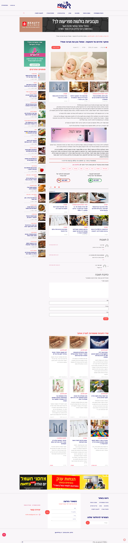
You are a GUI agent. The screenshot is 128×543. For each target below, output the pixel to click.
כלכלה (35, 82)
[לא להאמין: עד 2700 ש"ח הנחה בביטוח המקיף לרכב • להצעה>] (99, 220)
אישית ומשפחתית (98, 13)
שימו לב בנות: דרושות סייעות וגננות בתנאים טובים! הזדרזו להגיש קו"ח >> (100, 442)
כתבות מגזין (34, 223)
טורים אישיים (61, 13)
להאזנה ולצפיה (39, 13)
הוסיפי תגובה (56, 47)
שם (107, 300)
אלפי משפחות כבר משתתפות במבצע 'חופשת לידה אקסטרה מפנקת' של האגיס (59, 398)
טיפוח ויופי (34, 156)
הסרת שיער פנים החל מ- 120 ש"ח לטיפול (59, 230)
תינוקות (64, 168)
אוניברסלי (105, 168)
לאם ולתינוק (91, 36)
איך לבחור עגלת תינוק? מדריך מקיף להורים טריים (99, 396)
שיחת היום (34, 166)
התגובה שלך (104, 281)
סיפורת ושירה (50, 13)
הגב (103, 249)
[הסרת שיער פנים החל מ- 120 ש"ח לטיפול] (58, 220)
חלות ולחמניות (33, 185)
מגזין (70, 13)
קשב (81, 168)
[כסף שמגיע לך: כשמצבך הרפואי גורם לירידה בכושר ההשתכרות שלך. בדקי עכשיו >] (78, 87)
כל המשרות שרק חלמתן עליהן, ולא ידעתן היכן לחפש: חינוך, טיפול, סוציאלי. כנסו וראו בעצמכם (100, 448)
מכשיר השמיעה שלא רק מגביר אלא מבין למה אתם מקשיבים (58, 442)
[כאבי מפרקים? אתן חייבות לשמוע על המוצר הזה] (58, 198)
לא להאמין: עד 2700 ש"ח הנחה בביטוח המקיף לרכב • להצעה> (99, 230)
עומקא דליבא (33, 111)
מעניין (86, 168)
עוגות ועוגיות (34, 241)
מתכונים (77, 13)
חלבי (35, 129)
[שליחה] (86, 523)
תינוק (70, 168)
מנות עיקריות (34, 102)
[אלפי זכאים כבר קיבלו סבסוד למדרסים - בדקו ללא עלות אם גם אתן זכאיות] (99, 198)
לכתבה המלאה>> (61, 438)
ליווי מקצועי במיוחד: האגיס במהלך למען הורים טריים (59, 353)
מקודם (85, 93)
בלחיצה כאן (76, 164)
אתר (107, 312)
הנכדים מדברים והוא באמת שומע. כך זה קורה (60, 96)
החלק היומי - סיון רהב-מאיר (31, 175)
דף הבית (106, 36)
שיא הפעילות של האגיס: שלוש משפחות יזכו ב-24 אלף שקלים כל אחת (79, 397)
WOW (85, 227)
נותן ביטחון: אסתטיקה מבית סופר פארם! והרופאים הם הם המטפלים (100, 97)
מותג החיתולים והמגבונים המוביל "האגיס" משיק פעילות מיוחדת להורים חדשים (79, 354)
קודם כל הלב (99, 36)
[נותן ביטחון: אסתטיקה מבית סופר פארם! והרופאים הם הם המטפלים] (99, 87)
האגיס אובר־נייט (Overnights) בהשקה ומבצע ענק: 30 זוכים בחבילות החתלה (99, 355)
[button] (59, 187)
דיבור (92, 168)
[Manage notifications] (124, 540)
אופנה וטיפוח (86, 13)
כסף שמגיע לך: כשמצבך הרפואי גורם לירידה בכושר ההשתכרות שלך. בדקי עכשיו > (78, 97)
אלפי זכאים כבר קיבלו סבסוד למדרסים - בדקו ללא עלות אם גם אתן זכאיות (100, 208)
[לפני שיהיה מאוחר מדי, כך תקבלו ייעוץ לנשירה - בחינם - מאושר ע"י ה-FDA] (78, 198)
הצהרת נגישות (27, 505)
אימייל (106, 306)
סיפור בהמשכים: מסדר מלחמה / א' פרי (31, 92)
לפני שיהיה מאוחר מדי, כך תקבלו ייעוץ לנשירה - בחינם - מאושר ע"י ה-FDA (79, 208)
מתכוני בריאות (33, 147)
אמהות (98, 168)
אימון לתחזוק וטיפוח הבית (31, 120)
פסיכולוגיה (34, 73)
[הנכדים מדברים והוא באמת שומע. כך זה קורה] (58, 87)
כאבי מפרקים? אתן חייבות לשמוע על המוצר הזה (60, 207)
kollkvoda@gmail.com (31, 514)
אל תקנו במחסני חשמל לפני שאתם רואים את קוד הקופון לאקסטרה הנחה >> (80, 231)
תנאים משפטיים (36, 505)
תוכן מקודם (94, 465)
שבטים (75, 168)
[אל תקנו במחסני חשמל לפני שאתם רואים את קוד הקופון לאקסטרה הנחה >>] (78, 220)
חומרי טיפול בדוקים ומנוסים (100, 93)
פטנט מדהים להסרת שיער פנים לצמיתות (79, 441)
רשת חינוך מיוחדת (103, 438)
